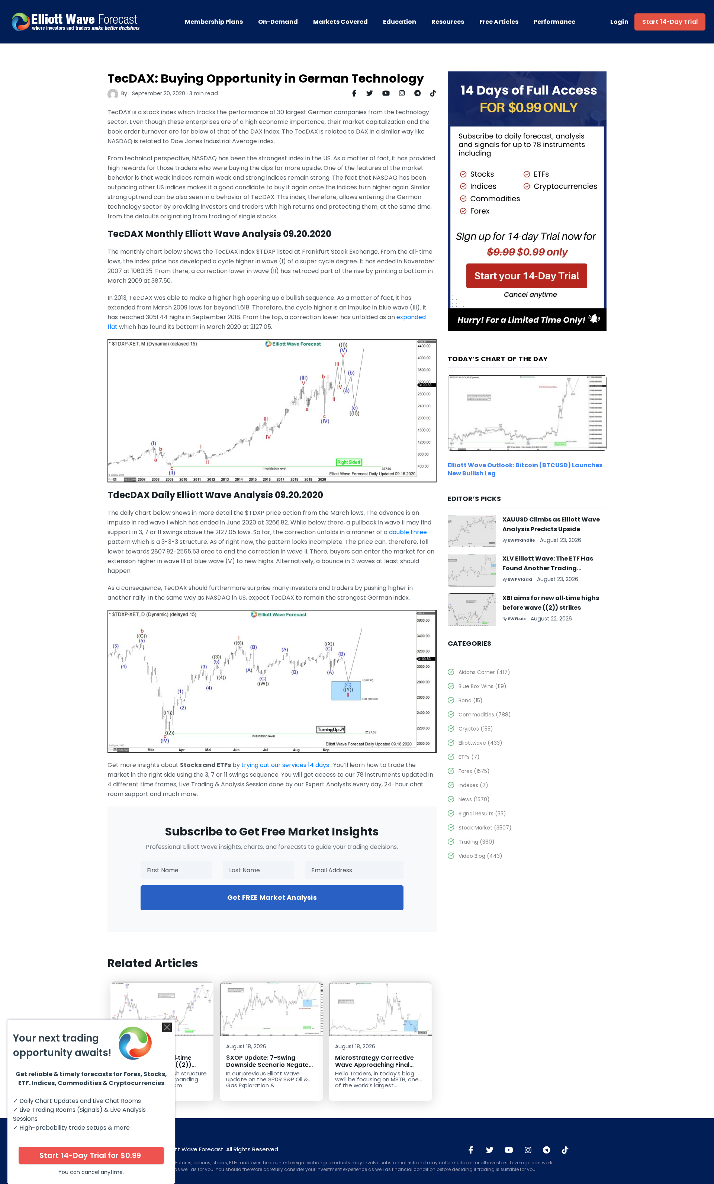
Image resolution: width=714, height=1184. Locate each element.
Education (399, 22)
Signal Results (482, 813)
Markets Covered (340, 22)
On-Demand (278, 22)
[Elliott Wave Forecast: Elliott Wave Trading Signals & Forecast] (76, 22)
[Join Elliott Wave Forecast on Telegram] (546, 1150)
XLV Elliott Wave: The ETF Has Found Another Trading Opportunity (547, 568)
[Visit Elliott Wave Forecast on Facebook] (471, 1150)
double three (408, 532)
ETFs (469, 757)
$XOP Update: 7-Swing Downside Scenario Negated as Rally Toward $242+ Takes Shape (270, 1068)
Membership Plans (214, 22)
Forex (474, 771)
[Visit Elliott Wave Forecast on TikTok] (565, 1150)
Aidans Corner (484, 672)
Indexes (473, 785)
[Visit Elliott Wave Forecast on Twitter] (489, 1150)
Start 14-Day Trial (670, 21)
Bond (471, 700)
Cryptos (476, 728)
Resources (447, 22)
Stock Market (485, 827)
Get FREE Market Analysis (272, 897)
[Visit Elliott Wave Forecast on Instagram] (528, 1150)
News (474, 799)
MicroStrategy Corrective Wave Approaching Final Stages (374, 1064)
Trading (477, 842)
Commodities (485, 714)
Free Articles (498, 22)
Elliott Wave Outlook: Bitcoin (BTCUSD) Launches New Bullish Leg (525, 469)
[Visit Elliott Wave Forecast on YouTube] (509, 1150)
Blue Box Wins (482, 686)
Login (619, 22)
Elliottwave (480, 743)
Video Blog (480, 856)
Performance (554, 22)
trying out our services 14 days (285, 765)
